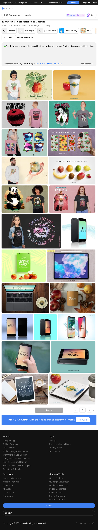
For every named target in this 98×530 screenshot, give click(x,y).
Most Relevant (23, 37)
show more (86, 64)
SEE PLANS (82, 420)
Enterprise (8, 485)
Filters (9, 37)
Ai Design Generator (59, 481)
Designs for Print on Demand (17, 458)
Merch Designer (56, 478)
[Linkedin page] (93, 523)
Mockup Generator (58, 485)
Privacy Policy (55, 447)
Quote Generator (57, 496)
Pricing (52, 440)
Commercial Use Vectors (15, 454)
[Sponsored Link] (49, 53)
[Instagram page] (76, 523)
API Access (8, 488)
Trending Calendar (12, 469)
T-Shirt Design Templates (15, 451)
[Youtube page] (89, 523)
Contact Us (8, 492)
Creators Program (12, 478)
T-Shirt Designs (10, 444)
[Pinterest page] (85, 523)
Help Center (55, 451)
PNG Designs (9, 447)
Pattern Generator (58, 499)
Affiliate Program (11, 481)
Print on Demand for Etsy (15, 462)
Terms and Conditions (60, 444)
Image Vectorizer (57, 488)
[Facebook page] (80, 523)
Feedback (8, 496)
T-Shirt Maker (55, 492)
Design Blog (9, 440)
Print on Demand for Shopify (17, 465)
